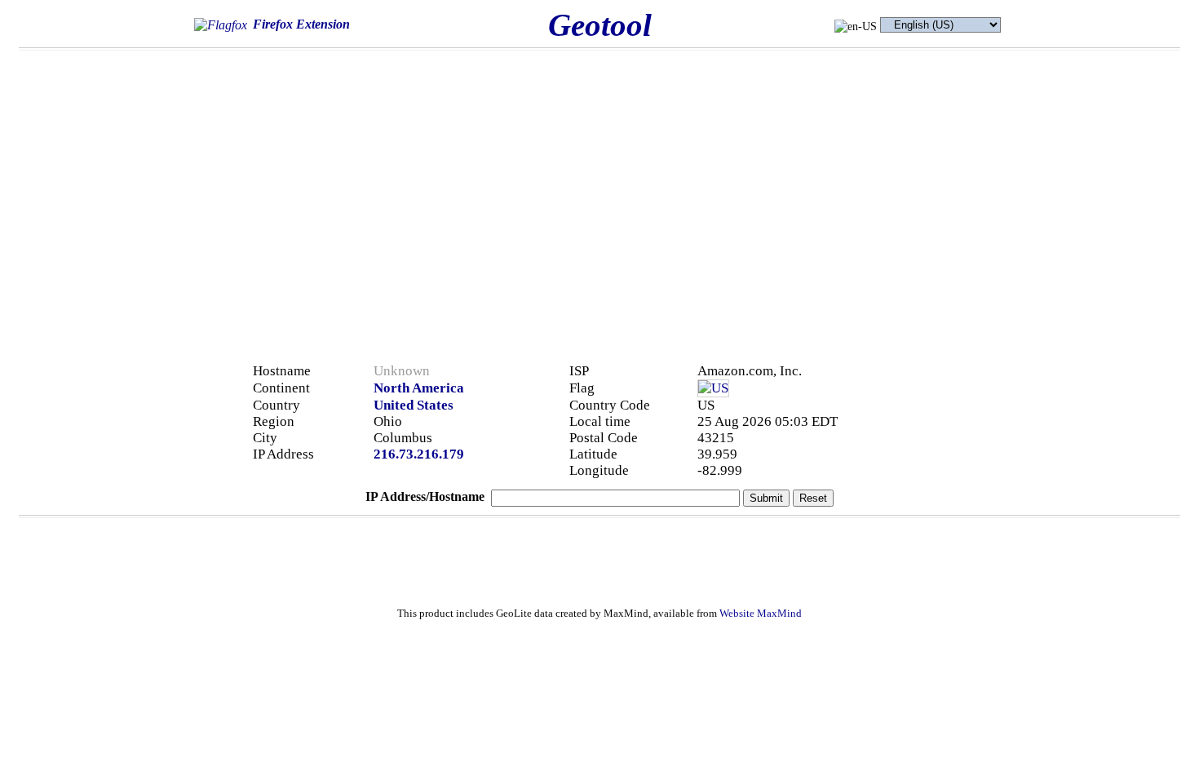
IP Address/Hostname (424, 496)
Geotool (600, 24)
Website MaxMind (760, 613)
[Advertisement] (911, 173)
